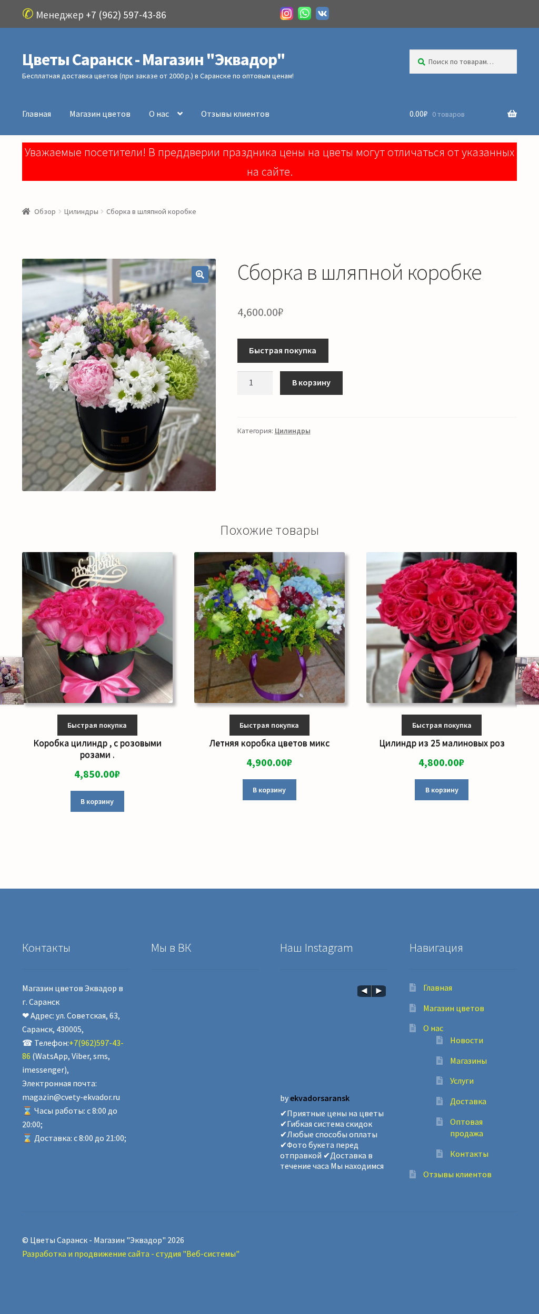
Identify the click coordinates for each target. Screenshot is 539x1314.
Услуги (462, 1080)
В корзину (311, 382)
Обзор (45, 211)
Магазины (468, 1060)
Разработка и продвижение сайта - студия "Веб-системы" (130, 1253)
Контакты (469, 1153)
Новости (466, 1040)
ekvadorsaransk (320, 1098)
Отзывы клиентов (235, 113)
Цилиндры (81, 211)
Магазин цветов (100, 113)
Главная (36, 113)
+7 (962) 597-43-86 (126, 14)
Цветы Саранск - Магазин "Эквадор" (153, 59)
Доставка (468, 1101)
